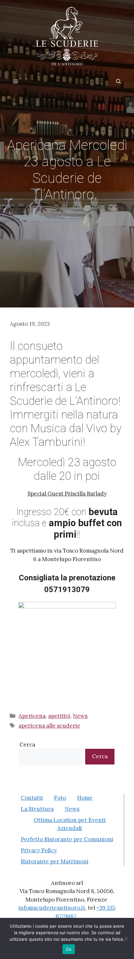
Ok (69, 949)
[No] (126, 938)
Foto (60, 797)
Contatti (32, 797)
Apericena (32, 715)
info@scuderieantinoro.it (52, 907)
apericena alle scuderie (49, 725)
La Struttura (37, 808)
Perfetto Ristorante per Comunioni (67, 839)
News (80, 715)
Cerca (27, 744)
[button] (118, 81)
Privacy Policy (39, 850)
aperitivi (59, 715)
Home (85, 797)
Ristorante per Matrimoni (54, 861)
